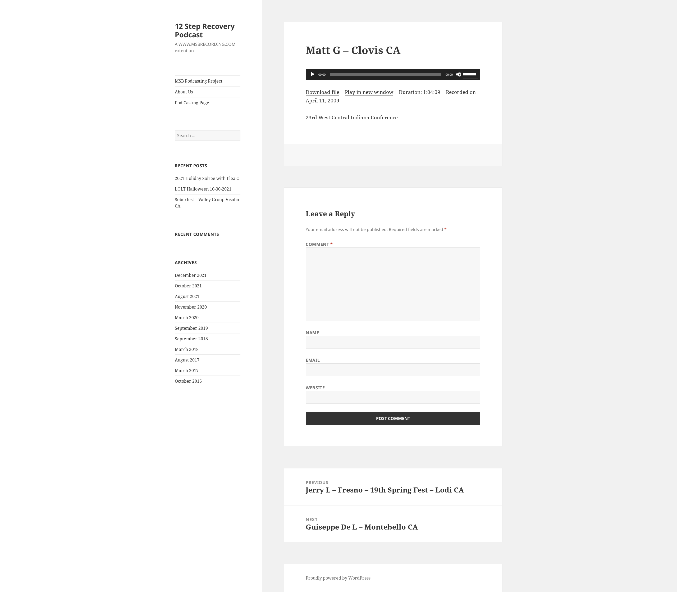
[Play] (312, 74)
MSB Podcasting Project (198, 81)
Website (315, 388)
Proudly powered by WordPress (338, 578)
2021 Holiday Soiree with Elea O (207, 178)
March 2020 (187, 317)
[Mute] (458, 74)
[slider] (470, 74)
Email (313, 360)
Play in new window (369, 92)
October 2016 (188, 381)
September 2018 (191, 339)
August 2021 (187, 296)
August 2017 (187, 360)
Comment (319, 244)
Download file (322, 92)
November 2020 (191, 307)
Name (312, 333)
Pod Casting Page (192, 103)
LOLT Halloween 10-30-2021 (203, 189)
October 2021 (188, 286)
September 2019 (191, 328)
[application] (393, 74)
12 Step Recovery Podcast (205, 30)
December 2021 (191, 275)
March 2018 (187, 349)
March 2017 (187, 370)
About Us (184, 92)
